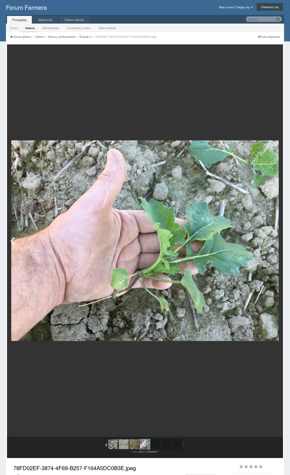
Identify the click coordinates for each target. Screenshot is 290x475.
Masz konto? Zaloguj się (235, 7)
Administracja (50, 28)
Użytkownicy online (78, 28)
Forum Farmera (26, 7)
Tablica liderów (107, 28)
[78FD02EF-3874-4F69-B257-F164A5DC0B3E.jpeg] (145, 444)
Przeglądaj (19, 20)
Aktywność (45, 20)
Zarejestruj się (270, 7)
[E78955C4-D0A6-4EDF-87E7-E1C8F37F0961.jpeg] (113, 444)
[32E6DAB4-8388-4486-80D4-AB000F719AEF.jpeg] (12, 240)
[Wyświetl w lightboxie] (275, 51)
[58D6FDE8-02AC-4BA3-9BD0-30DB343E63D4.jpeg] (124, 444)
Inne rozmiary (258, 50)
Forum (14, 28)
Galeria (30, 28)
